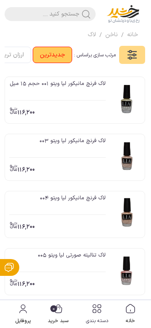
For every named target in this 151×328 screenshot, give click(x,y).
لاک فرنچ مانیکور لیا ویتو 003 (72, 141)
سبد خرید (58, 315)
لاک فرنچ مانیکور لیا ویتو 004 (73, 198)
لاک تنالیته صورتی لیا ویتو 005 (72, 255)
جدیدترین (52, 54)
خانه (130, 321)
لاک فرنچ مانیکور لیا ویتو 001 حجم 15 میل (58, 83)
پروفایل (23, 321)
